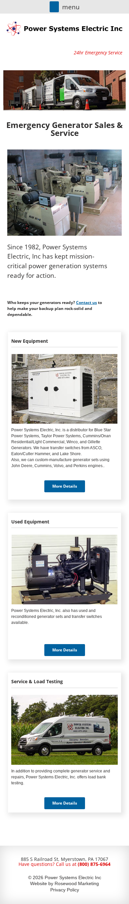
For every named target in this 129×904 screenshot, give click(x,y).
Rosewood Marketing (77, 883)
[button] (54, 6)
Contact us (86, 302)
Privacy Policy (64, 889)
